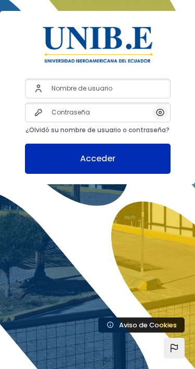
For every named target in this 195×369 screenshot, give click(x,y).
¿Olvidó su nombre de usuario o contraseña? (97, 129)
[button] (174, 348)
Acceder (97, 158)
